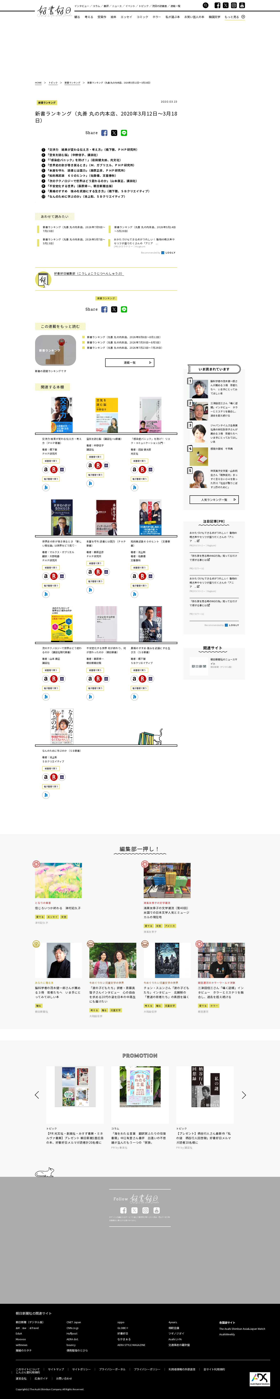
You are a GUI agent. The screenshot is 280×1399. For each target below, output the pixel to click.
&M (18, 1328)
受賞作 (102, 17)
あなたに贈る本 (44, 982)
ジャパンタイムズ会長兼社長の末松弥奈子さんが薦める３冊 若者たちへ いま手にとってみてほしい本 (225, 433)
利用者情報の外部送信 (182, 1369)
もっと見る (232, 17)
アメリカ (170, 925)
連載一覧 (175, 6)
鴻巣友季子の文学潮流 (157, 902)
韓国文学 (214, 17)
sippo (120, 1322)
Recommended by (151, 252)
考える (89, 17)
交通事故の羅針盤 (179, 1345)
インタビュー (81, 6)
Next (243, 1095)
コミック (142, 17)
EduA (19, 1333)
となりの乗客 (43, 902)
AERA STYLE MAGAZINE (131, 1345)
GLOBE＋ (123, 1328)
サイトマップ (56, 1369)
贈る (38, 1005)
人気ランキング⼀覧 (214, 500)
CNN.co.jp (73, 1328)
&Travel (34, 1328)
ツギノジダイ (176, 1333)
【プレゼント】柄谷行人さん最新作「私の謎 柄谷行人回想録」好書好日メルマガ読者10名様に (203, 1137)
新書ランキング (47, 102)
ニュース (117, 6)
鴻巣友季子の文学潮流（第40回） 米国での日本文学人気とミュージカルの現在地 (167, 912)
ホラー (157, 17)
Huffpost (72, 1333)
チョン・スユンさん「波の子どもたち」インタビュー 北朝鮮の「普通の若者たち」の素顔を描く (166, 992)
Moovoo (21, 1339)
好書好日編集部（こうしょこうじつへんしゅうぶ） (89, 273)
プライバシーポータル (112, 1369)
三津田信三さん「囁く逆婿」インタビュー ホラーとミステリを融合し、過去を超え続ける (224, 409)
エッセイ (126, 17)
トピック (144, 6)
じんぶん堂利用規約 (28, 1372)
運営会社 (21, 1378)
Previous (37, 1095)
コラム (96, 6)
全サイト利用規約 (214, 1369)
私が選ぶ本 (173, 17)
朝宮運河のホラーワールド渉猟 (216, 982)
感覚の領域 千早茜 (222, 448)
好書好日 (55, 11)
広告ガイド (41, 1378)
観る (77, 17)
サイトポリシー (81, 1369)
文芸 (63, 916)
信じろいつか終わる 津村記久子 (58, 908)
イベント (130, 6)
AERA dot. (73, 1339)
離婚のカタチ (24, 1350)
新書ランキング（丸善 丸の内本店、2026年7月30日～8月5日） (124, 342)
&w (24, 1328)
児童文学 (116, 1010)
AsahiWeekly (227, 1334)
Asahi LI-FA (175, 1339)
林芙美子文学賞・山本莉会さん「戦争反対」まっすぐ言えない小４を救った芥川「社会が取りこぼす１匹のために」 (224, 479)
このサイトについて (28, 1369)
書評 (106, 6)
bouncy (71, 1345)
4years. (173, 1322)
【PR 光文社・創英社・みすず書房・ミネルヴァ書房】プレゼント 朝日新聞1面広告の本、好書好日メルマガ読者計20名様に (75, 1137)
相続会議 (173, 1328)
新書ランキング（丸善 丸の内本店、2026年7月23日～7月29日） (125, 347)
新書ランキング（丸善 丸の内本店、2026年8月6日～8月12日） (124, 337)
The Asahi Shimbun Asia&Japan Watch (242, 1329)
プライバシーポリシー (147, 1369)
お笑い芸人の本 (194, 17)
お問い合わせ (64, 1378)
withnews (21, 1345)
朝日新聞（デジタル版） (30, 1322)
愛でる (40, 916)
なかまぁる (124, 1339)
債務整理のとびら (77, 1350)
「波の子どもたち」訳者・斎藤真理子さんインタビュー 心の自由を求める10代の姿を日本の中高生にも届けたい (112, 994)
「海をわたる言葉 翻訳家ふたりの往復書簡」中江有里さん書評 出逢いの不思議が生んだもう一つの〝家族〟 (138, 1137)
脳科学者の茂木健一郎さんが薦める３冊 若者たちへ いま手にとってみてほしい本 (224, 387)
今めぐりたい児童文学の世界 (106, 982)
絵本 (113, 17)
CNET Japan (74, 1322)
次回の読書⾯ (159, 6)
